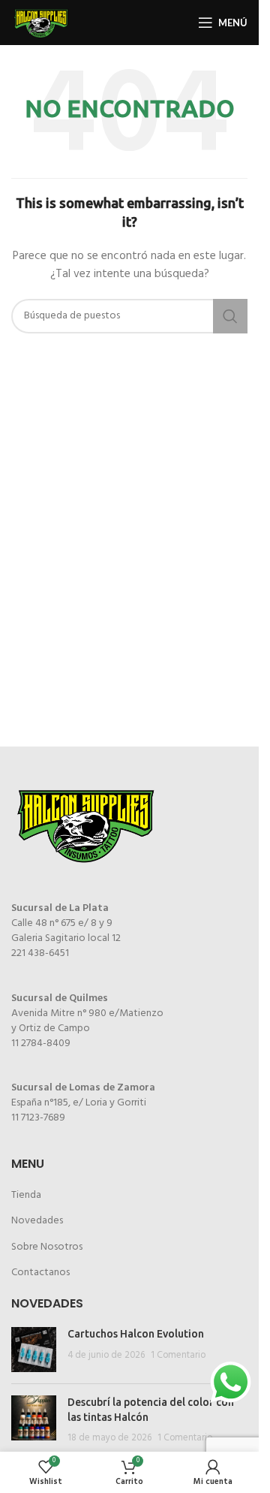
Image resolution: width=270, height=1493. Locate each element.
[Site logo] (41, 23)
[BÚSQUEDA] (230, 316)
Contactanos (40, 1272)
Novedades (37, 1220)
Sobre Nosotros (46, 1247)
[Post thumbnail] (33, 1349)
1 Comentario (178, 1355)
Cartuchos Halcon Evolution (136, 1334)
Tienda (26, 1195)
